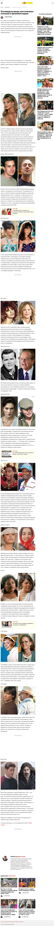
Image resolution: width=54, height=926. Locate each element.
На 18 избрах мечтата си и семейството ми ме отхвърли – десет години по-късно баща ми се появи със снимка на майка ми (45, 115)
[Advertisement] (18, 48)
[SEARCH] (52, 3)
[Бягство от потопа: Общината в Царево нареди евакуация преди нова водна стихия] (9, 882)
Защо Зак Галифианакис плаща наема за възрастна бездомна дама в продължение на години (9, 912)
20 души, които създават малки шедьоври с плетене (27, 889)
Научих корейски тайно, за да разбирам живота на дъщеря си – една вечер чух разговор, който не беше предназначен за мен (45, 135)
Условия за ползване (19, 921)
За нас (2, 921)
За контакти (6, 921)
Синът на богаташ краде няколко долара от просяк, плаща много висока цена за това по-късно (27, 912)
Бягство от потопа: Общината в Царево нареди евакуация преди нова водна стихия (9, 891)
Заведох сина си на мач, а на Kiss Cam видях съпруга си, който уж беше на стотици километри (45, 50)
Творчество (12, 876)
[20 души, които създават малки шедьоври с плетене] (27, 882)
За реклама (11, 921)
